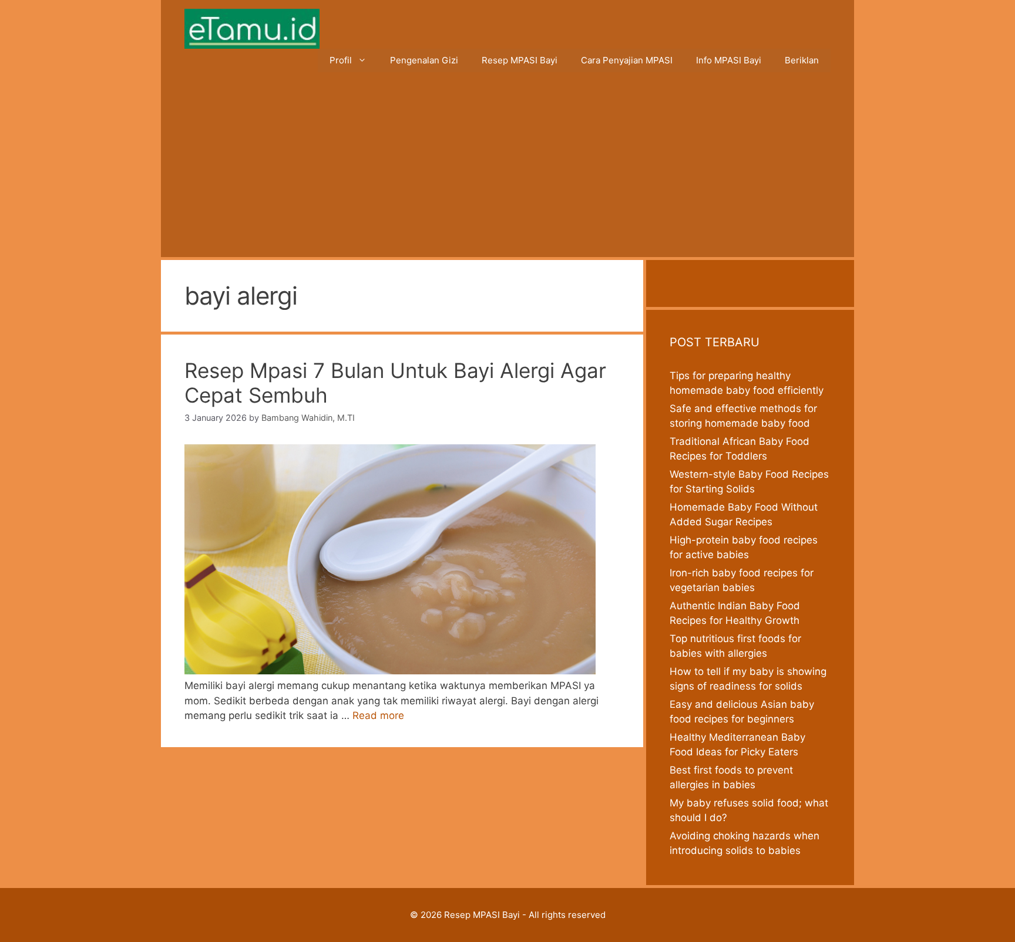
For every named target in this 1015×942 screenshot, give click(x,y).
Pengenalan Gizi (424, 60)
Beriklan (802, 60)
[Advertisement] (507, 169)
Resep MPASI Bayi (519, 60)
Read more (378, 715)
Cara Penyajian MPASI (627, 60)
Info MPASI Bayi (728, 60)
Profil (341, 60)
